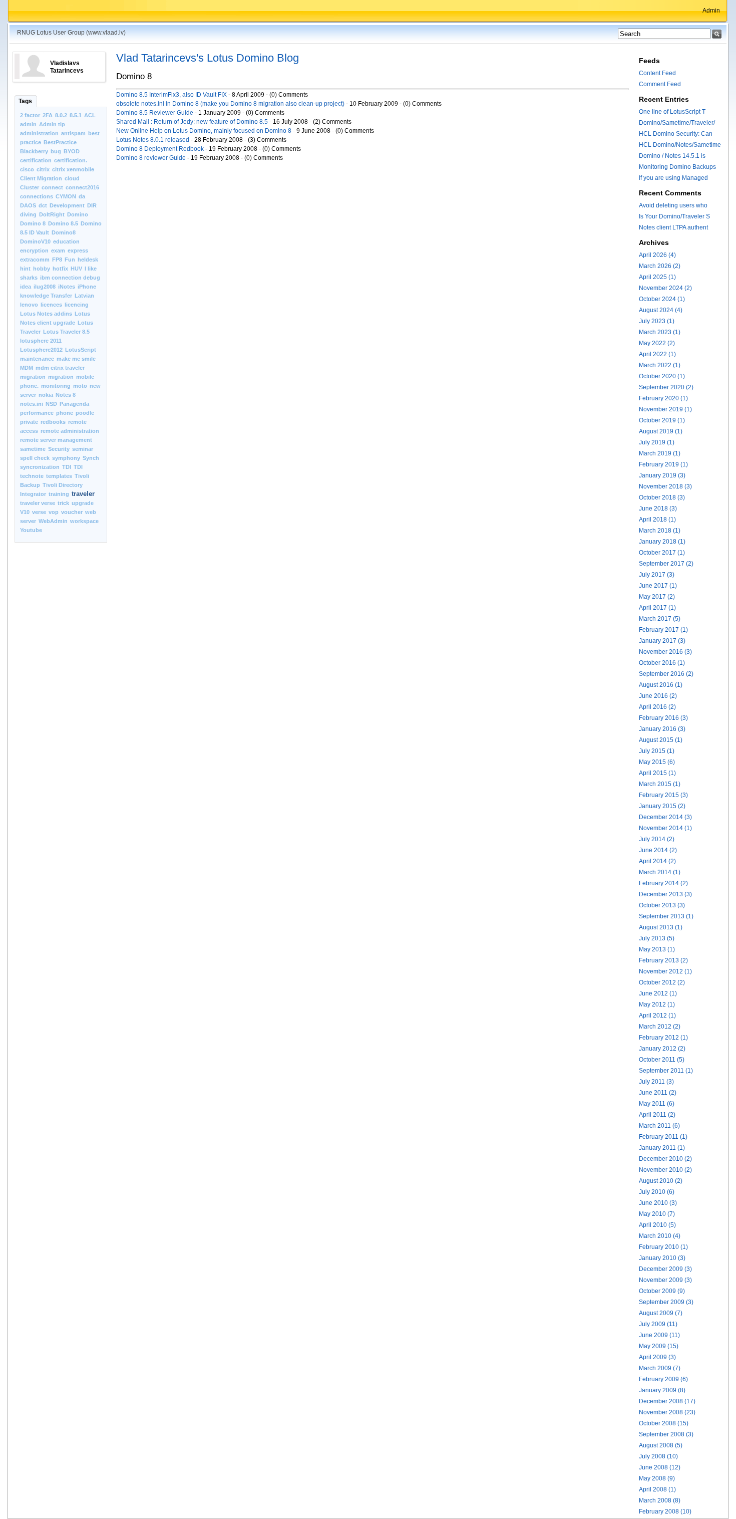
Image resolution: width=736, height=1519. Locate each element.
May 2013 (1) (657, 949)
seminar (82, 449)
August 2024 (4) (660, 310)
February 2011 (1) (663, 1136)
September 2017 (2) (666, 563)
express (78, 250)
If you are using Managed (673, 177)
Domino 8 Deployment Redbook (160, 148)
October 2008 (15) (663, 1423)
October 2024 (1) (662, 299)
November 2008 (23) (667, 1412)
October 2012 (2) (662, 982)
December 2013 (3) (665, 894)
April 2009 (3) (657, 1357)
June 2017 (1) (658, 585)
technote (32, 476)
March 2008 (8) (659, 1500)
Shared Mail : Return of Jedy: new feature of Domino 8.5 (192, 121)
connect (52, 187)
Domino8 (64, 232)
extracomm (35, 260)
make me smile (76, 359)
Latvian (84, 296)
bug (56, 151)
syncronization (40, 467)
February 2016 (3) (663, 717)
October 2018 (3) (662, 497)
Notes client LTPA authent (673, 227)
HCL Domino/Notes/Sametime (680, 144)
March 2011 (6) (659, 1125)
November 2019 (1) (665, 409)
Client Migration (41, 178)
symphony (66, 458)
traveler (83, 493)
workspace (84, 521)
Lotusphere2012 (41, 350)
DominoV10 (35, 241)
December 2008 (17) (667, 1401)
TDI (66, 467)
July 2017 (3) (656, 574)
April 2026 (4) (657, 255)
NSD (51, 404)
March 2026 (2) (659, 266)
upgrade (83, 503)
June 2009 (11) (659, 1335)
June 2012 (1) (658, 993)
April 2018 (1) (657, 519)
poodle (85, 413)
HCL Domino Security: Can (675, 133)
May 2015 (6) (657, 762)
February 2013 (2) (663, 960)
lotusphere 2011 (41, 341)
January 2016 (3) (662, 728)
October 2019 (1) (662, 420)
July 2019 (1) (656, 442)
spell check (35, 458)
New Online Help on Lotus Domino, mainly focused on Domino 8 (203, 130)
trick (63, 503)
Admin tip (52, 124)
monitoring (56, 386)
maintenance (37, 359)
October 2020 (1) (662, 376)
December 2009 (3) (665, 1269)
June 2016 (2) (658, 695)
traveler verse (37, 503)
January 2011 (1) (662, 1147)
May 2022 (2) (657, 343)
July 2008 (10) (658, 1456)
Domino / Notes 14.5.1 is (672, 155)
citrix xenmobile (73, 169)
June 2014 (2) (658, 850)
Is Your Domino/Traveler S (674, 216)
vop (54, 512)
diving (28, 214)
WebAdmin (53, 521)
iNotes (66, 287)
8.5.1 (76, 115)
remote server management (56, 440)
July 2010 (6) (656, 1191)
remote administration (70, 431)
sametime (33, 449)
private (29, 422)
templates (59, 476)
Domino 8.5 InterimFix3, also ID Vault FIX (171, 94)
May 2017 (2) (657, 596)
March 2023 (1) (659, 332)
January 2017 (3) (662, 640)
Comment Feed (660, 84)
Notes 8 (66, 395)
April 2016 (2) (657, 706)
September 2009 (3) (666, 1302)
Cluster (29, 187)
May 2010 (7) (657, 1213)
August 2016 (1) (660, 684)
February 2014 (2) (663, 883)
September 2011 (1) (666, 1070)
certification (36, 160)
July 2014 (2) (656, 839)
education (66, 241)
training (59, 494)
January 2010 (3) (662, 1257)
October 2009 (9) (662, 1291)
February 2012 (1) (663, 1037)
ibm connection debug (70, 278)
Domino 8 (33, 223)
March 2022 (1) (659, 365)
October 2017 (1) (662, 552)
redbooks (53, 422)
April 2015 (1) (657, 773)
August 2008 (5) (660, 1445)
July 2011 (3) (656, 1081)
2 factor (30, 115)
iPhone (87, 287)
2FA (48, 115)
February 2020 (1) (663, 398)
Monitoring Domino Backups (677, 166)
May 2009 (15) (658, 1346)
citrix (43, 169)
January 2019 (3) (662, 475)
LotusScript (80, 350)
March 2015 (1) (659, 784)
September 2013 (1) (666, 916)
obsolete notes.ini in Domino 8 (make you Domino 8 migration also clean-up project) (230, 103)
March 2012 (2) (659, 1026)
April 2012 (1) (657, 1015)
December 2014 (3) (665, 817)
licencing (77, 305)
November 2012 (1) (665, 971)
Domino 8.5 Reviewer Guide (155, 112)
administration (39, 133)
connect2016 (82, 187)
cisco (27, 169)
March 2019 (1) (659, 453)
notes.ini (31, 404)
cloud (72, 178)
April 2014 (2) (657, 861)
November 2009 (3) (665, 1280)
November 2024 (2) (665, 288)
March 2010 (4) (659, 1235)
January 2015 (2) (662, 806)
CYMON (66, 196)
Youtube (31, 530)
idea (25, 287)
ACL (90, 115)
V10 (25, 512)
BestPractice (60, 142)
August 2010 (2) (660, 1180)
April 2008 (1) (657, 1489)
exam (58, 250)
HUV (76, 269)
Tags (25, 101)
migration (33, 377)
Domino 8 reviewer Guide (151, 157)
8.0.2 (61, 115)
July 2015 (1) (656, 750)
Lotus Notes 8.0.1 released (152, 139)
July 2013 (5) (656, 938)
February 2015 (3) (663, 795)
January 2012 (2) (662, 1048)
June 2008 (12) (659, 1467)
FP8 (57, 260)
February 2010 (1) (663, 1246)
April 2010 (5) (657, 1224)
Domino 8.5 (63, 223)
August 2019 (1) (660, 431)
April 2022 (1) (657, 354)
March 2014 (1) (659, 872)
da (82, 196)
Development (67, 205)
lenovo (29, 305)
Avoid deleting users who (673, 205)
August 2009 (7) (660, 1313)
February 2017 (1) (663, 629)
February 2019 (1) (663, 464)
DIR (92, 205)
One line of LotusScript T (672, 111)
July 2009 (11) (658, 1324)
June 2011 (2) (657, 1092)
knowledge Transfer (46, 296)
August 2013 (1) (660, 927)
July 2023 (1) (656, 321)
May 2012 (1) (657, 1004)
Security (59, 449)
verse (39, 512)
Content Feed (657, 73)
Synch (91, 458)
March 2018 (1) (659, 530)
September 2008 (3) (666, 1434)
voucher (72, 512)
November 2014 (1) (665, 828)
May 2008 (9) (657, 1478)
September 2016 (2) (666, 673)
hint (25, 269)
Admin (711, 10)
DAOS (28, 205)
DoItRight (52, 214)
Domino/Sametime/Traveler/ (677, 122)
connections (36, 196)
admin (28, 124)
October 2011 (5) (661, 1059)
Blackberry (34, 151)
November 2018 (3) (665, 486)
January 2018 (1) (662, 541)
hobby (41, 269)
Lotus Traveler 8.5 (66, 332)
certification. (70, 160)
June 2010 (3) (658, 1202)
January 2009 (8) (662, 1390)
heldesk (88, 260)
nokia (46, 395)
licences (51, 305)
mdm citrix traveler (60, 368)
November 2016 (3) (665, 651)
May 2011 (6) (656, 1103)
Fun (70, 260)
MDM (26, 368)
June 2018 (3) (658, 508)
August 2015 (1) (660, 739)
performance (37, 413)
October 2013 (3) (662, 905)
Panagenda (74, 404)
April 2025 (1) (657, 277)
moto (80, 386)
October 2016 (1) (662, 662)
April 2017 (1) (657, 607)
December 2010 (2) (665, 1158)
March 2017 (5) (659, 618)
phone (64, 413)
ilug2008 (45, 287)
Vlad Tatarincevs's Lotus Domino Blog (207, 58)
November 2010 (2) (665, 1169)
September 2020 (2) (666, 387)
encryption (34, 250)
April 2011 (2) (657, 1114)
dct (43, 205)
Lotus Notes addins (46, 314)
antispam (73, 133)
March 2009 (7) (659, 1368)
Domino (77, 214)
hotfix (60, 269)
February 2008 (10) (665, 1511)
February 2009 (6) (663, 1379)
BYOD (72, 151)
